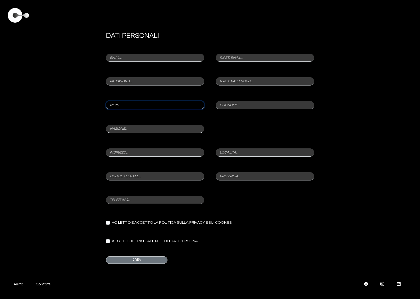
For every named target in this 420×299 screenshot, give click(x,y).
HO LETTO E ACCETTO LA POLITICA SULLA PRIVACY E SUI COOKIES (172, 222)
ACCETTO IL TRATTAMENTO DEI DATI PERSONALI (156, 241)
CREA (137, 259)
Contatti (43, 284)
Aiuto (18, 284)
